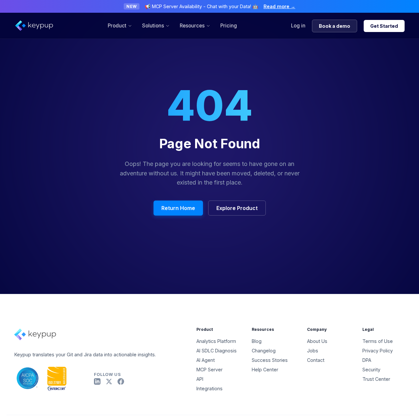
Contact (315, 360)
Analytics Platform (216, 341)
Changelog (264, 350)
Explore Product (237, 208)
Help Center (265, 369)
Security (371, 369)
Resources (192, 26)
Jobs (312, 350)
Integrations (209, 388)
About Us (317, 341)
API (199, 379)
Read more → (279, 6)
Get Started (384, 26)
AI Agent (205, 360)
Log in (298, 26)
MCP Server (209, 369)
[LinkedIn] (97, 381)
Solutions (153, 26)
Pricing (228, 26)
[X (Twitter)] (109, 381)
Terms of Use (377, 341)
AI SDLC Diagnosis (216, 350)
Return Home (178, 208)
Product (117, 26)
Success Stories (270, 360)
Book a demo (334, 26)
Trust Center (376, 379)
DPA (366, 360)
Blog (257, 341)
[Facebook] (121, 381)
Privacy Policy (377, 350)
